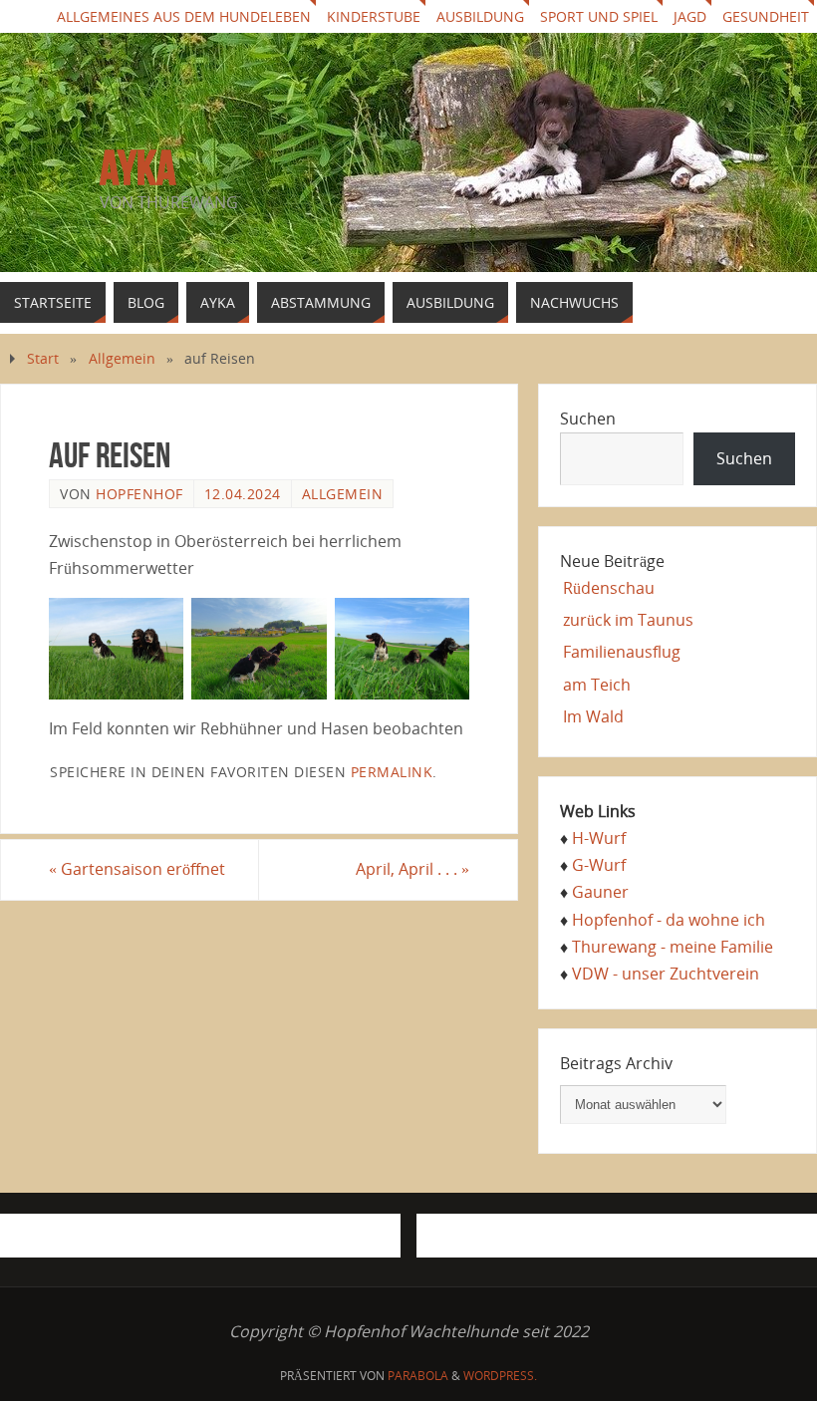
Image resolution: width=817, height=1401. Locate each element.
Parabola (418, 1375)
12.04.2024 (242, 493)
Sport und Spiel (599, 16)
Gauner (600, 892)
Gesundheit (765, 16)
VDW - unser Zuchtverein (665, 973)
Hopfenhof (139, 493)
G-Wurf (599, 865)
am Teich (597, 685)
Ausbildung (480, 16)
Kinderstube (373, 16)
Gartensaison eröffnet (137, 869)
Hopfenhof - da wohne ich (668, 920)
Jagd (690, 16)
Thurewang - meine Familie (672, 947)
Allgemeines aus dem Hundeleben (184, 16)
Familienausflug (622, 652)
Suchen (588, 418)
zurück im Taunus (628, 620)
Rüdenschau (609, 588)
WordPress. (500, 1375)
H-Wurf (599, 838)
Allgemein (122, 358)
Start (43, 358)
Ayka (138, 168)
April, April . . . (412, 869)
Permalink (392, 771)
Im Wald (593, 716)
